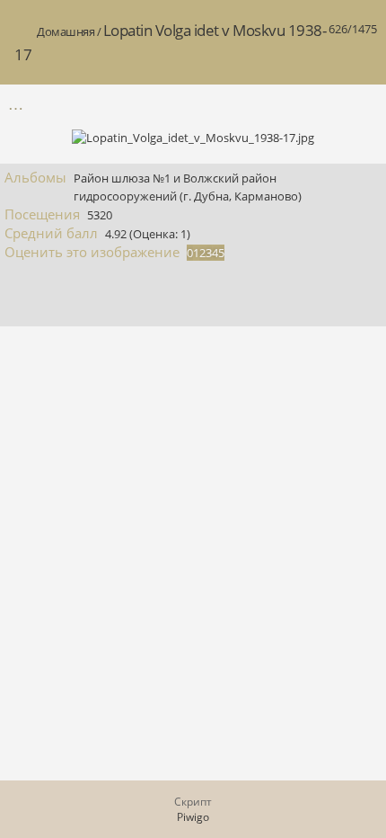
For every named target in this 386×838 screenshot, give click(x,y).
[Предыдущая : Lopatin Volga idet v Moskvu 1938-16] (324, 104)
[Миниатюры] (286, 104)
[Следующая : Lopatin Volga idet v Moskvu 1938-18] (362, 104)
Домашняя (65, 31)
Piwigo (193, 817)
